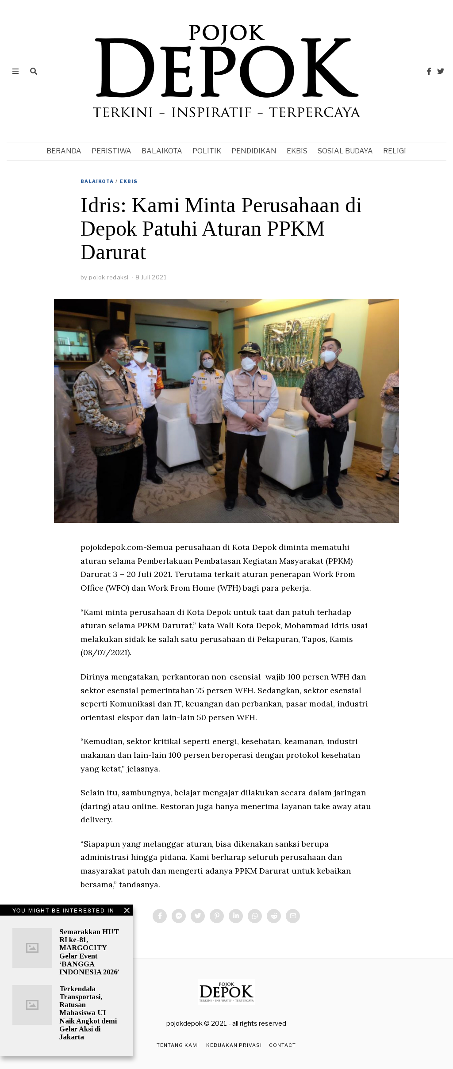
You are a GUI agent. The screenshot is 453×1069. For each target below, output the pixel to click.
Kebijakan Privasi (234, 1045)
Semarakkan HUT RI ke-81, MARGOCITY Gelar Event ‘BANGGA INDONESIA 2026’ (89, 952)
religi (394, 151)
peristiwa (111, 151)
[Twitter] (440, 71)
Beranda (63, 151)
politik (206, 151)
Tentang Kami (178, 1045)
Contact (282, 1045)
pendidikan (253, 151)
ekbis (297, 151)
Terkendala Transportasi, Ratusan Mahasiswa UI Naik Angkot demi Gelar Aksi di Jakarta (88, 1013)
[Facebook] (429, 71)
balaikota (162, 151)
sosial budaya (345, 151)
